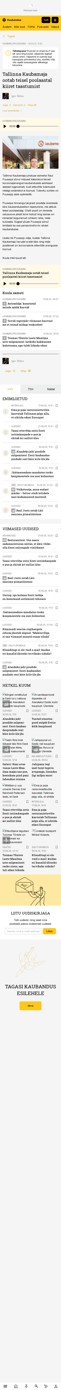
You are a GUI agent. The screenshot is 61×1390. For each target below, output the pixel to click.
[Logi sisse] (56, 1386)
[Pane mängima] (5, 126)
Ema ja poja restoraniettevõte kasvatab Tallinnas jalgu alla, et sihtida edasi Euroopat (30, 413)
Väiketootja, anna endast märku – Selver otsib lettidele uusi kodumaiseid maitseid (30, 493)
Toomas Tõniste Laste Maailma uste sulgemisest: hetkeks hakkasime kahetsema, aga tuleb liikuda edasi (27, 341)
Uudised (16, 426)
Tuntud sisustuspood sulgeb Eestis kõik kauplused (44, 722)
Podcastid (42, 26)
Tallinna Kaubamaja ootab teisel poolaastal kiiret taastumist (26, 274)
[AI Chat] (46, 1386)
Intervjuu (17, 405)
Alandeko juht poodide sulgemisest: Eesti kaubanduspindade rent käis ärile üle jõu (30, 455)
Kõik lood (19, 26)
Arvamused (9, 535)
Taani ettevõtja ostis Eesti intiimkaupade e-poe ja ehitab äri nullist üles (28, 434)
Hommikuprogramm (14, 121)
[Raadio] (26, 1386)
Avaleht (7, 26)
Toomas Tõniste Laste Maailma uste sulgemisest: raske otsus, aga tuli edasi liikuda (14, 862)
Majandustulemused (44, 756)
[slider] (18, 126)
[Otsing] (36, 1386)
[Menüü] (5, 1386)
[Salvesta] (56, 405)
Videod (55, 26)
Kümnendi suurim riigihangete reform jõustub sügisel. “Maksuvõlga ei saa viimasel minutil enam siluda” (26, 632)
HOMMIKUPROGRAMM (14, 43)
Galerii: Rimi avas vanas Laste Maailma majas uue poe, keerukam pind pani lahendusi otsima (16, 772)
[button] (23, 931)
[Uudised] (15, 1386)
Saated (7, 847)
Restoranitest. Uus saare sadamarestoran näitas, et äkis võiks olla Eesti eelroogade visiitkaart (27, 543)
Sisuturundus (25, 485)
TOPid (31, 26)
